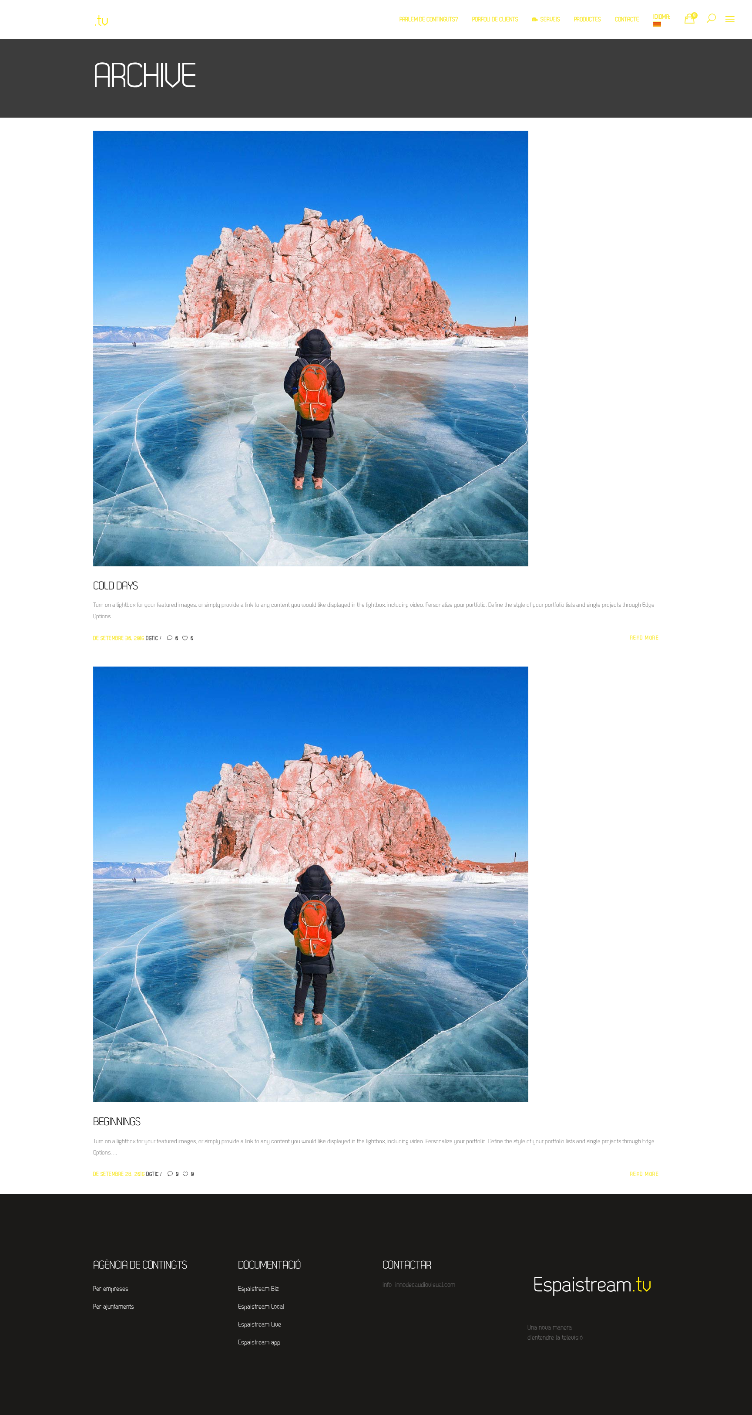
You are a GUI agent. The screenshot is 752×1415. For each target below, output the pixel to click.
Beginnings (116, 1122)
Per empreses (110, 1289)
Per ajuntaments (113, 1307)
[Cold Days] (310, 348)
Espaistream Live (259, 1325)
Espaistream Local (261, 1307)
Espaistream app (259, 1343)
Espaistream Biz (258, 1289)
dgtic (153, 638)
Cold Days (115, 586)
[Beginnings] (310, 884)
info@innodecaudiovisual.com (419, 1285)
